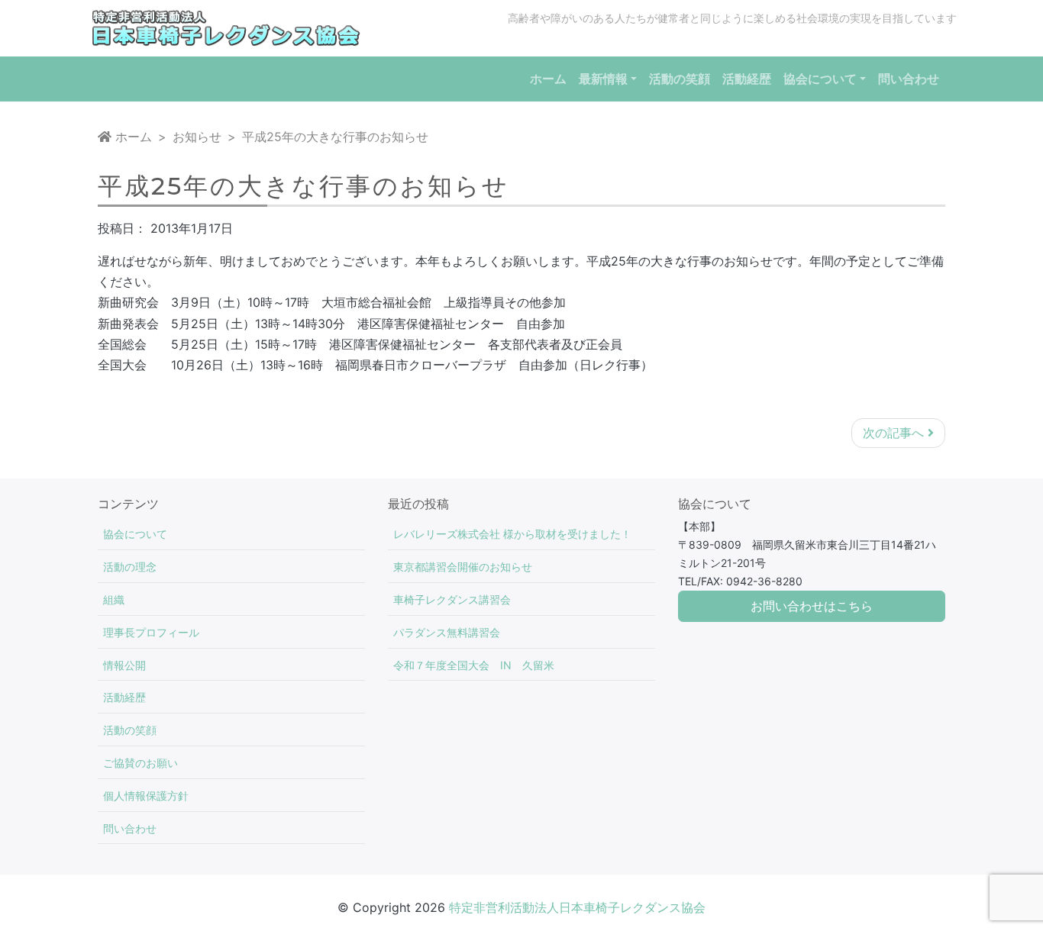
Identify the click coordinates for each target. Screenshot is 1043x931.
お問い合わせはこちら (812, 606)
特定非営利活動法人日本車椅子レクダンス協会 (577, 907)
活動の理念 (130, 566)
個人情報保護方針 (146, 795)
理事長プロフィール (151, 632)
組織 (113, 599)
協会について (135, 533)
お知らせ (197, 136)
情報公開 (124, 665)
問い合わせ (130, 828)
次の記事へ (895, 432)
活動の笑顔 (130, 729)
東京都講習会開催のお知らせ (462, 566)
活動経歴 (124, 697)
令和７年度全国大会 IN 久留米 (473, 665)
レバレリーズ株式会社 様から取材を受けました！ (512, 533)
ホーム (131, 136)
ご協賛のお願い (140, 762)
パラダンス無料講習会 (446, 632)
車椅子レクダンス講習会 (452, 599)
